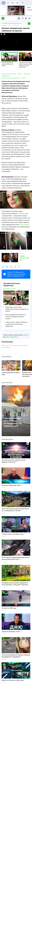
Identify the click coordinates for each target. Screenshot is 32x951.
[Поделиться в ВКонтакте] (7, 267)
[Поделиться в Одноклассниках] (11, 267)
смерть (24, 78)
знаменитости (6, 76)
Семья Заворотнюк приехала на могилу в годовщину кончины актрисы (15, 316)
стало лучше (24, 225)
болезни (19, 73)
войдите (25, 335)
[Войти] (26, 18)
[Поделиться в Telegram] (3, 267)
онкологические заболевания (11, 78)
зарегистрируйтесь (12, 337)
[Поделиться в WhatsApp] (15, 267)
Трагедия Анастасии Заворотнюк (12, 23)
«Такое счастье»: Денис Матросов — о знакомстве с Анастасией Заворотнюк (16, 324)
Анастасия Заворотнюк (9, 73)
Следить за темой (10, 288)
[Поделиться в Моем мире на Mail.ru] (19, 267)
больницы (27, 73)
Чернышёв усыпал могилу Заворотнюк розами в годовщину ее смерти (16, 309)
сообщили (21, 214)
